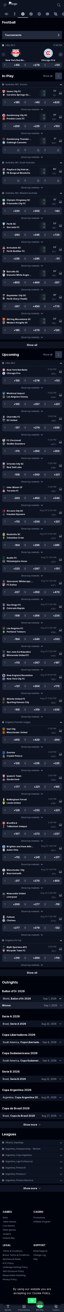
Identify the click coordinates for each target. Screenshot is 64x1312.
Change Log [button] (39, 1255)
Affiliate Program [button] (41, 1221)
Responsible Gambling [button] (14, 1275)
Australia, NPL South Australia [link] (20, 162)
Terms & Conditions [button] (13, 1251)
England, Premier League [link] (18, 722)
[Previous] (3, 54)
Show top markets (30, 109)
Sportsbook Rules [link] (12, 1259)
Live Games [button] (9, 1225)
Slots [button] (5, 1217)
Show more (30, 1124)
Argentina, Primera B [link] (15, 1167)
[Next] (61, 54)
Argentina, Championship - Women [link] (22, 1148)
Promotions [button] (39, 1217)
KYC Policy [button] (8, 1263)
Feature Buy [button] (9, 1238)
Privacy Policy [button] (10, 1279)
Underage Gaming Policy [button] (15, 1267)
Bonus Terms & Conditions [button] (16, 1255)
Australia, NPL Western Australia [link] (21, 193)
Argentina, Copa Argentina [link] (18, 1155)
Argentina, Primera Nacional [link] (19, 1180)
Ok (32, 1300)
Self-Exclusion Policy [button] (13, 1271)
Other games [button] (9, 1230)
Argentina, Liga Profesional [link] (19, 1161)
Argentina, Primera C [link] (15, 1174)
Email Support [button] (40, 1251)
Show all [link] (47, 75)
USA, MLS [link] (10, 363)
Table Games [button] (9, 1221)
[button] (32, 84)
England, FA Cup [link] (13, 940)
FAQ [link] (35, 1259)
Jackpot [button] (7, 1234)
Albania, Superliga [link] (14, 1142)
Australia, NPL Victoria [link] (16, 84)
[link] (16, 5)
